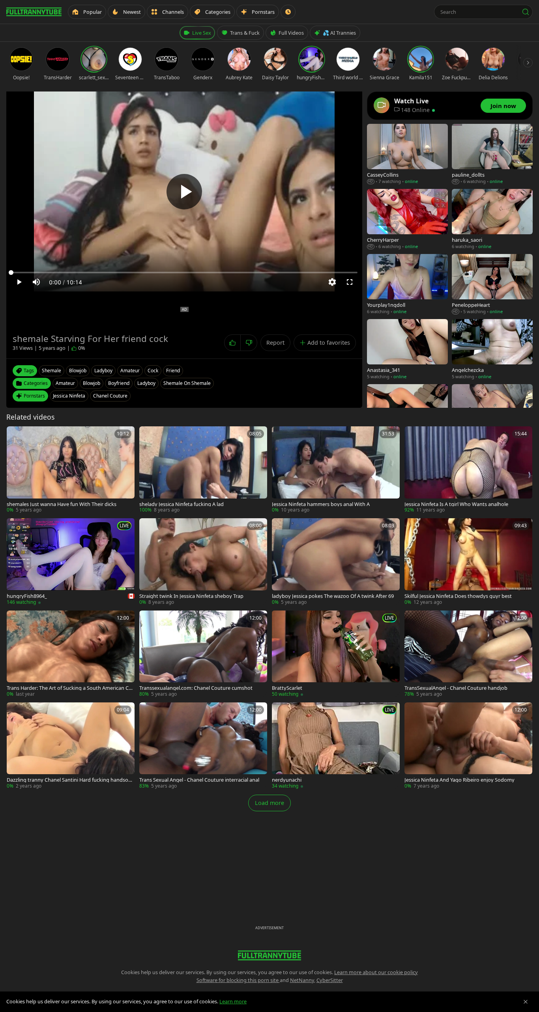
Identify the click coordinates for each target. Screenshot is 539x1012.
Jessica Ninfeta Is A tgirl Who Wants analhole (456, 504)
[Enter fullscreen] (349, 282)
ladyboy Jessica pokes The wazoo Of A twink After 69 (333, 596)
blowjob (77, 370)
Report (275, 342)
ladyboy (103, 370)
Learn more (233, 1001)
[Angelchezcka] (492, 349)
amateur (130, 370)
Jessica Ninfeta (69, 395)
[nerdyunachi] (336, 746)
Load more (269, 803)
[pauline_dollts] (492, 154)
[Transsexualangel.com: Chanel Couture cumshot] (203, 654)
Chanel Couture (110, 395)
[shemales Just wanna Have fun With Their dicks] (71, 469)
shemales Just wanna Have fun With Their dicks (61, 504)
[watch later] (15, 435)
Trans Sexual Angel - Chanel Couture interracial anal (199, 779)
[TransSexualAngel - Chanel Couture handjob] (468, 654)
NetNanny (302, 980)
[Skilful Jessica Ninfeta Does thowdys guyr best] (468, 561)
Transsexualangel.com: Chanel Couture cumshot (196, 688)
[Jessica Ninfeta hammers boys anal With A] (336, 469)
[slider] (184, 272)
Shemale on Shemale (187, 383)
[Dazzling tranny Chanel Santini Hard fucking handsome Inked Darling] (71, 746)
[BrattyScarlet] (336, 654)
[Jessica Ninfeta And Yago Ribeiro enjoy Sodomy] (468, 746)
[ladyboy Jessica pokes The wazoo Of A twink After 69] (336, 561)
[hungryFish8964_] (71, 561)
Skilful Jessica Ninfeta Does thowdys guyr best (458, 596)
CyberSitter (329, 980)
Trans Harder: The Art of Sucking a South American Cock (70, 688)
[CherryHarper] (407, 219)
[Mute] (36, 282)
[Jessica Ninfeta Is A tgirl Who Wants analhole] (468, 469)
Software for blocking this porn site (238, 980)
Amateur (65, 383)
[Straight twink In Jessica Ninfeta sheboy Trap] (203, 561)
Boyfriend (118, 383)
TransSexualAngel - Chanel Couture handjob (455, 688)
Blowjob (91, 383)
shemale (51, 370)
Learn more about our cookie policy (376, 972)
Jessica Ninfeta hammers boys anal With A (321, 504)
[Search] (525, 12)
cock (153, 370)
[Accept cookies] (525, 1002)
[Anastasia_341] (407, 349)
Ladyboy (146, 383)
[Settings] (332, 282)
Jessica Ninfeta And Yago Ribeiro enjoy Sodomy (459, 779)
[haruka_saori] (492, 219)
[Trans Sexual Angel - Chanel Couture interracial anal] (203, 746)
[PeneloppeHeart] (492, 284)
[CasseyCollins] (407, 154)
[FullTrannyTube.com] (34, 11)
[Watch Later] (288, 12)
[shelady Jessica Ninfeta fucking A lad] (203, 469)
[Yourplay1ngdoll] (407, 284)
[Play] (184, 191)
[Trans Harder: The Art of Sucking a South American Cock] (71, 654)
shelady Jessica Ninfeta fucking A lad (181, 504)
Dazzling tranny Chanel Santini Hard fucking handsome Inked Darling (70, 779)
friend (173, 370)
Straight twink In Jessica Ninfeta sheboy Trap (191, 596)
